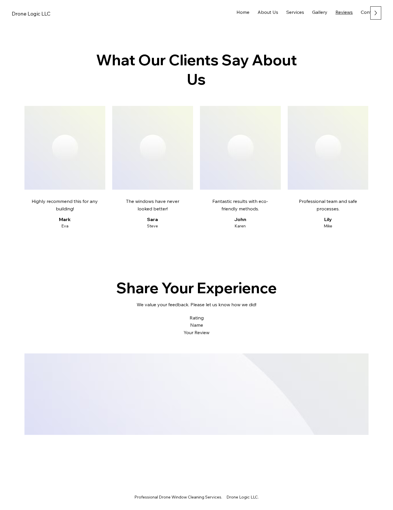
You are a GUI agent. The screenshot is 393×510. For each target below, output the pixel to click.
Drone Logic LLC (31, 13)
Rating (197, 318)
